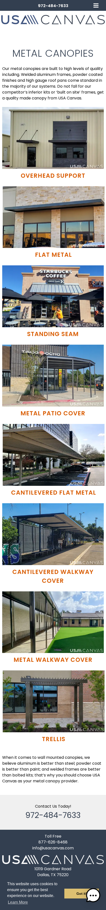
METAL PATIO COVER (52, 413)
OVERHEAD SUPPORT (53, 176)
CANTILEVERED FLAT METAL (53, 493)
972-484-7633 (53, 6)
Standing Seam (53, 334)
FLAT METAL (53, 255)
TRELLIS (53, 739)
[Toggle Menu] (96, 5)
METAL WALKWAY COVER (53, 660)
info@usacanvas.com (53, 848)
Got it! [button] (81, 894)
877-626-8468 (53, 842)
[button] (93, 896)
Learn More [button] (18, 902)
